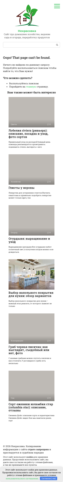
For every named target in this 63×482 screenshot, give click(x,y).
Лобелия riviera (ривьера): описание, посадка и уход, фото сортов (28, 133)
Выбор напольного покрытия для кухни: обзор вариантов (31, 294)
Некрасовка (27, 31)
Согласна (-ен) (49, 478)
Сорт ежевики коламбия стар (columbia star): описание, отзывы (31, 407)
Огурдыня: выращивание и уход (29, 240)
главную (31, 86)
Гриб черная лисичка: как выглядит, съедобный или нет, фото (29, 350)
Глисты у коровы (21, 188)
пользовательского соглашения (22, 478)
